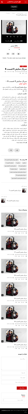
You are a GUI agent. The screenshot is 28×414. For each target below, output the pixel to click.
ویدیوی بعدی (4, 196)
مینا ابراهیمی (14, 9)
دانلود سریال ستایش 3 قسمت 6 (11, 159)
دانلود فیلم (23, 83)
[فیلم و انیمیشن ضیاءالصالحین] (14, 2)
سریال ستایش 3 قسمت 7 (15, 190)
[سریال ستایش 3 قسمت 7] (24, 190)
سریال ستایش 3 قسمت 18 (20, 229)
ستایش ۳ (18, 163)
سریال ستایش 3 (14, 169)
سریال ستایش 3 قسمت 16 (20, 275)
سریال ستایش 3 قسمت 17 (20, 252)
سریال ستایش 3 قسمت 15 (20, 298)
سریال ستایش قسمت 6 (21, 175)
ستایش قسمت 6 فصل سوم (10, 166)
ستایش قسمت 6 (22, 166)
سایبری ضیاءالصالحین (5, 410)
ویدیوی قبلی (24, 186)
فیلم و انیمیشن (20, 13)
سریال (13, 13)
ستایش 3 (8, 13)
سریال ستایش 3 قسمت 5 (13, 200)
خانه (26, 13)
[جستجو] (2, 2)
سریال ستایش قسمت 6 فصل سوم (19, 178)
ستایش (24, 163)
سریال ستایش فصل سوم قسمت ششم (18, 172)
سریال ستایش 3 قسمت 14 (20, 321)
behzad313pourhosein (20, 71)
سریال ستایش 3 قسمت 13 (20, 344)
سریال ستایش (23, 169)
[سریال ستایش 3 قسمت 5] (3, 200)
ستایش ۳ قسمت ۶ (9, 163)
